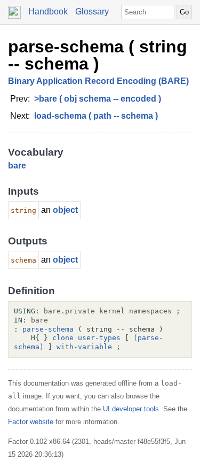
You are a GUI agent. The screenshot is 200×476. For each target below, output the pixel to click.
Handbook (48, 11)
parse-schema (48, 329)
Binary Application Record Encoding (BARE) (98, 81)
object (65, 209)
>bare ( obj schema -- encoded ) (97, 98)
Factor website (30, 422)
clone (63, 338)
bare (17, 165)
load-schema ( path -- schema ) (96, 115)
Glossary (92, 11)
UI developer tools (131, 409)
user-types (99, 338)
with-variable (84, 347)
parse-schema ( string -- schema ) (97, 55)
